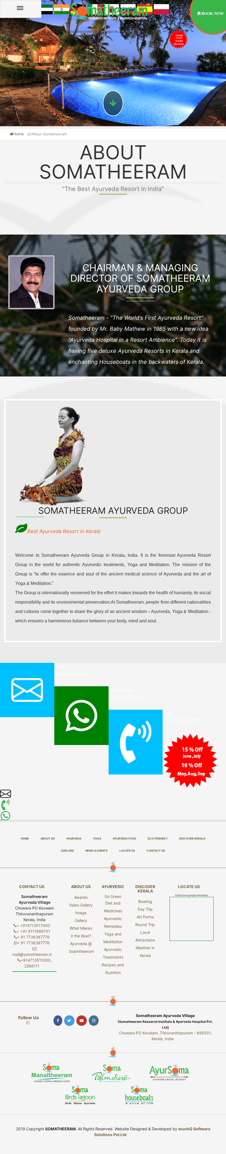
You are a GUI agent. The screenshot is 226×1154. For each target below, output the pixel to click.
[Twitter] (70, 1020)
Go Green (112, 896)
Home (18, 133)
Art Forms (145, 916)
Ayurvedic (113, 886)
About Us (48, 838)
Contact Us (156, 850)
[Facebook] (58, 1020)
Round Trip (145, 924)
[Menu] (20, 9)
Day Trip (145, 909)
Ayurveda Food (124, 838)
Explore (67, 850)
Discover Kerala (192, 838)
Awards (80, 897)
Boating (145, 901)
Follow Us (28, 1020)
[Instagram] (94, 1020)
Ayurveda (73, 838)
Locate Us (127, 850)
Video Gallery (81, 905)
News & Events (96, 850)
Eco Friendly (158, 838)
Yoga (97, 838)
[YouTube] (82, 1020)
